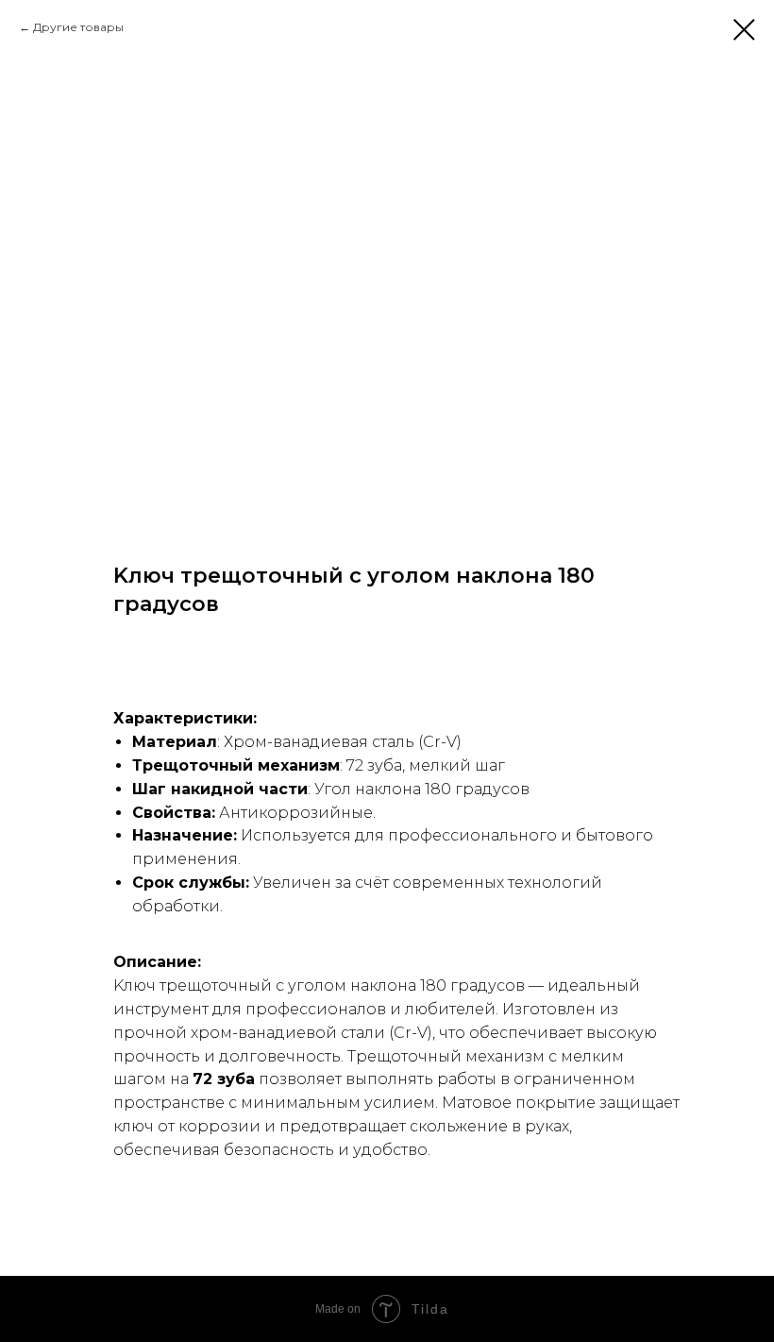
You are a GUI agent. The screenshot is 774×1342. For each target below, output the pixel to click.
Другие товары (78, 27)
